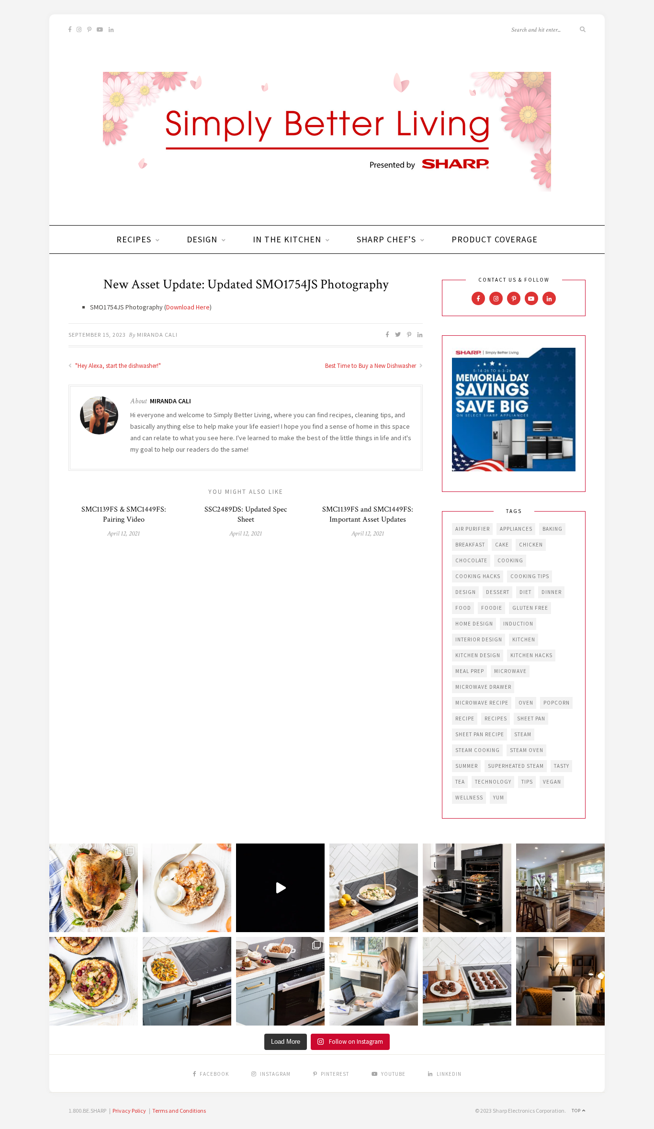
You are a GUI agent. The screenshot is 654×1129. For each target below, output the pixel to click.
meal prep (469, 671)
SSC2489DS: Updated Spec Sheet (245, 514)
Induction (518, 623)
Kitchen (523, 639)
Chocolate (471, 560)
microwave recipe (481, 702)
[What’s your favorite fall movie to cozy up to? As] (280, 888)
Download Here (188, 307)
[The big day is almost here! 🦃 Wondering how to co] (93, 888)
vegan (552, 781)
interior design (478, 639)
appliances (516, 528)
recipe (464, 718)
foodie (491, 607)
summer (466, 766)
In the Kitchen (287, 239)
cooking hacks (477, 576)
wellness (469, 797)
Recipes (133, 239)
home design (474, 623)
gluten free (530, 607)
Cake (502, 544)
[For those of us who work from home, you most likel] (373, 981)
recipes (496, 718)
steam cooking (477, 750)
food (463, 607)
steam (522, 734)
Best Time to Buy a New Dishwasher (371, 366)
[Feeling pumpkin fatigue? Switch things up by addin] (93, 981)
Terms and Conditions (179, 1110)
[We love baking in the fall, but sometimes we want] (467, 981)
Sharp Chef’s (386, 239)
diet (525, 592)
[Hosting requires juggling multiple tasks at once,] (467, 888)
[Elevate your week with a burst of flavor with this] (373, 888)
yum (498, 797)
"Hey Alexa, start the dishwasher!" (117, 366)
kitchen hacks (531, 655)
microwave (510, 671)
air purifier (472, 528)
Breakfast (470, 544)
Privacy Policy (129, 1110)
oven (526, 702)
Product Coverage (494, 239)
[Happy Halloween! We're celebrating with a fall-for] (187, 981)
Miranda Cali (157, 334)
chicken (531, 544)
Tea (460, 781)
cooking (510, 560)
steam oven (526, 750)
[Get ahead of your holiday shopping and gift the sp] (560, 981)
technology (493, 781)
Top (577, 1110)
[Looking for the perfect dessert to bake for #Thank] (187, 888)
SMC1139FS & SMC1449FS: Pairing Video (123, 514)
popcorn (556, 702)
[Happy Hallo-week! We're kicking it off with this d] (280, 981)
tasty (561, 766)
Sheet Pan (531, 718)
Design (202, 239)
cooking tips (529, 576)
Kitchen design (477, 655)
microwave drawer (483, 687)
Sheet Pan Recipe (479, 734)
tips (527, 781)
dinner (551, 592)
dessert (497, 592)
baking (552, 528)
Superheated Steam (516, 766)
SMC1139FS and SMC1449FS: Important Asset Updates (367, 514)
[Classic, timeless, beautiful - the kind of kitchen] (560, 888)
